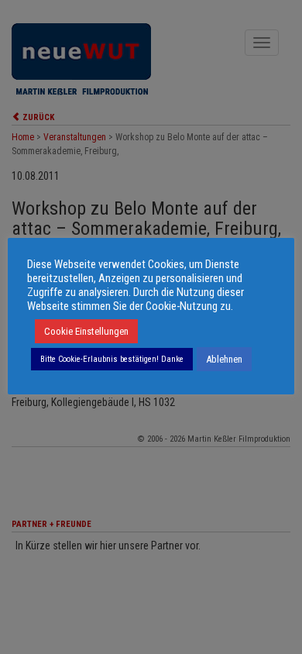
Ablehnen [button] (224, 359)
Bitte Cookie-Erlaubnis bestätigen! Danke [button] (112, 359)
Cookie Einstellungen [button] (86, 331)
